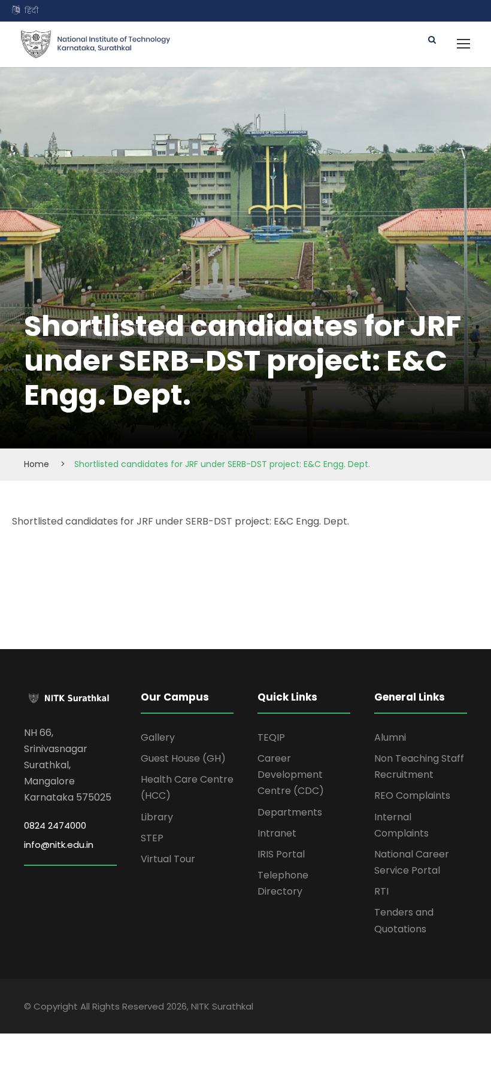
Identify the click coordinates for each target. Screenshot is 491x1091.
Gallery (158, 737)
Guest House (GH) (183, 758)
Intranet (276, 833)
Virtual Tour (168, 859)
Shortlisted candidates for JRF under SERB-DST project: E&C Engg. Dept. (180, 521)
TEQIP (271, 737)
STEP (152, 838)
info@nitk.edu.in (58, 844)
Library (157, 817)
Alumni (390, 737)
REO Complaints (412, 795)
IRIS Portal (281, 854)
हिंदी (31, 10)
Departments (289, 812)
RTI (381, 891)
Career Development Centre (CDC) (290, 774)
